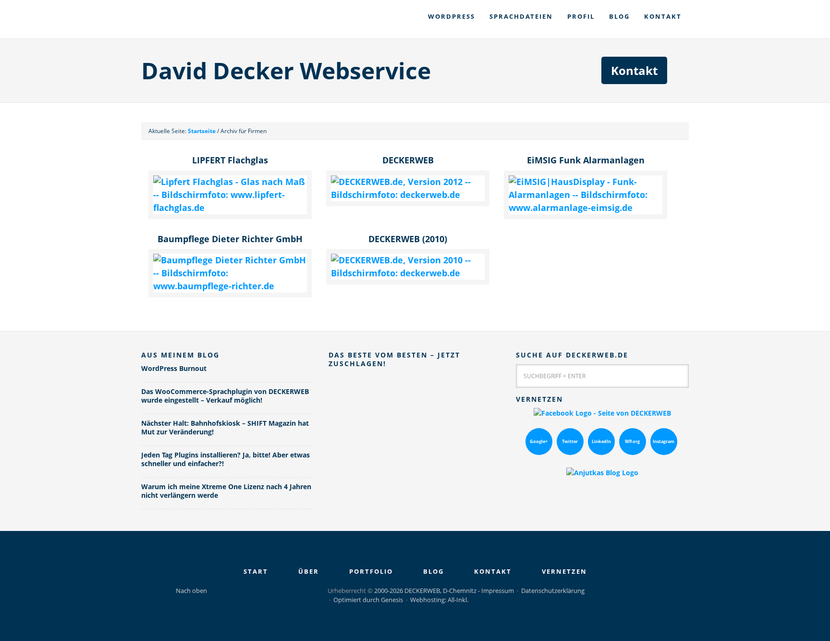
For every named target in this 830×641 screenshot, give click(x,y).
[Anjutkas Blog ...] (602, 472)
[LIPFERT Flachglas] (230, 207)
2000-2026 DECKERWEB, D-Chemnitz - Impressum (444, 590)
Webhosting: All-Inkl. (439, 599)
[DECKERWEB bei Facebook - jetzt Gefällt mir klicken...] (602, 413)
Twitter (570, 441)
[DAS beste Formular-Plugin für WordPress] (415, 477)
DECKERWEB (237, 19)
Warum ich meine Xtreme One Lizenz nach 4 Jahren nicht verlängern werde (226, 491)
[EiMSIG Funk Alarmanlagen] (585, 207)
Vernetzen (564, 571)
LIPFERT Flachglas (230, 160)
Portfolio (371, 571)
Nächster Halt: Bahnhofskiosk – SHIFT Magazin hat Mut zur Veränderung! (225, 427)
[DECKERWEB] (407, 194)
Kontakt (634, 70)
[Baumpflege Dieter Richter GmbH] (230, 286)
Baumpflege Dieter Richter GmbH (230, 239)
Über (308, 571)
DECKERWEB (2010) (407, 239)
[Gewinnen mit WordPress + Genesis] (415, 414)
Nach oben (191, 590)
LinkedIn (601, 441)
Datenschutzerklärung (553, 590)
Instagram (663, 441)
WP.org (632, 441)
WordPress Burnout (174, 368)
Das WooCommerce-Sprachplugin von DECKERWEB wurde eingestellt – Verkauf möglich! (225, 396)
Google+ (539, 441)
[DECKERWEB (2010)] (407, 273)
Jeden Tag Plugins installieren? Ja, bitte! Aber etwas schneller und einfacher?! (225, 459)
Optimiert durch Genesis (368, 599)
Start (256, 571)
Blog (433, 571)
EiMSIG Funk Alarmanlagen (586, 160)
